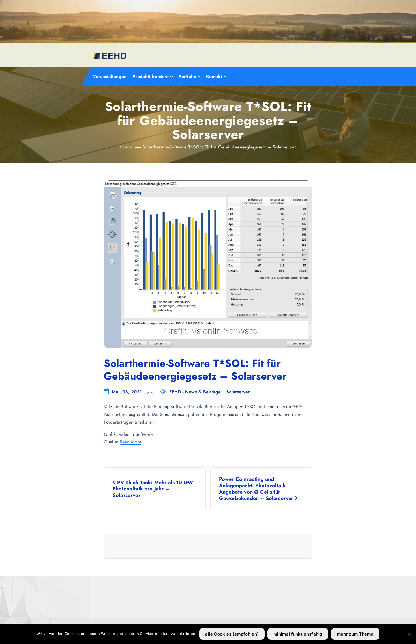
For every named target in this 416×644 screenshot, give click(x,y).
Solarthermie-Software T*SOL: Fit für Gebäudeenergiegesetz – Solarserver (219, 147)
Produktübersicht (150, 76)
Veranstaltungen (109, 76)
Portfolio (187, 76)
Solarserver (238, 392)
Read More (130, 442)
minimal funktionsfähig (297, 634)
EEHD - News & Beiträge (195, 392)
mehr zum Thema (355, 634)
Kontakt (214, 76)
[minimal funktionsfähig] (409, 634)
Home (126, 147)
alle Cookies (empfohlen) (232, 634)
